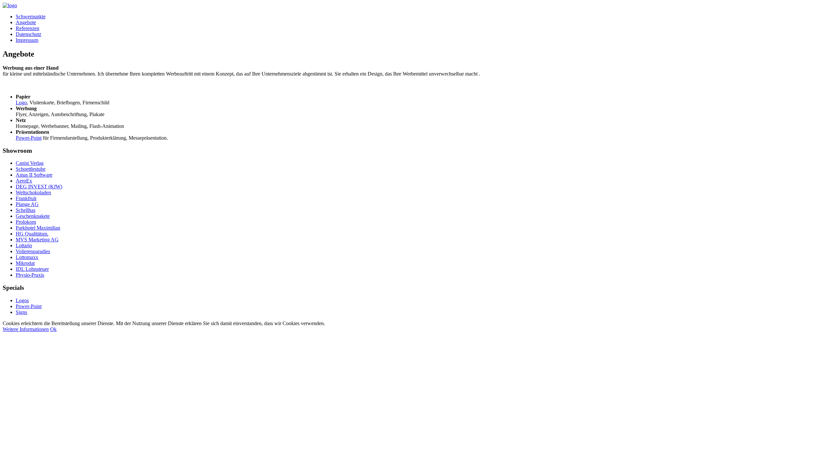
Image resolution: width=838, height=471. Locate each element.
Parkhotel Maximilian (38, 228)
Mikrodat (25, 263)
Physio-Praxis (30, 275)
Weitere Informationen (26, 329)
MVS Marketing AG (37, 239)
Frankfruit (26, 198)
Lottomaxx (27, 257)
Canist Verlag (30, 163)
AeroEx (24, 180)
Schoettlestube (31, 169)
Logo (21, 102)
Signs (21, 312)
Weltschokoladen (33, 192)
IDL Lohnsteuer (32, 269)
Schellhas (25, 210)
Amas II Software (34, 175)
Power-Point (29, 138)
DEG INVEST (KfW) (39, 186)
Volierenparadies (33, 251)
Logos (22, 300)
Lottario (24, 245)
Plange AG (27, 204)
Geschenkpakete (33, 216)
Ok (53, 329)
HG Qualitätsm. (32, 233)
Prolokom (26, 222)
